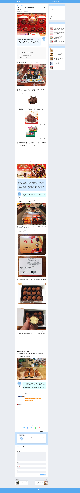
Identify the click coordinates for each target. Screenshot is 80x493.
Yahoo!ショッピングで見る (29, 400)
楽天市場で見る (37, 398)
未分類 (63, 1)
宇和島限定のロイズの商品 (23, 57)
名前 (18, 462)
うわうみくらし (19, 1)
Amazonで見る (29, 398)
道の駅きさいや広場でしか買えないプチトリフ (26, 55)
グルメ (56, 1)
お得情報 (53, 1)
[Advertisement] (31, 153)
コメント (18, 451)
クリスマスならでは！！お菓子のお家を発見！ (26, 52)
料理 (60, 1)
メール (18, 466)
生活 (58, 1)
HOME (40, 489)
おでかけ (50, 1)
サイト (18, 470)
